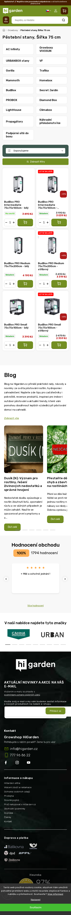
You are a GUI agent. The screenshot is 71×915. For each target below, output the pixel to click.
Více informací (55, 894)
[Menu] (6, 20)
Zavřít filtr (35, 161)
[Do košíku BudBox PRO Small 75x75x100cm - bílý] (25, 345)
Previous (6, 579)
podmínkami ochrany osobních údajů (22, 695)
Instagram (21, 763)
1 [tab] (7, 644)
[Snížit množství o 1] (6, 222)
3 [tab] (21, 644)
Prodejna (9, 796)
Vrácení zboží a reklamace (18, 787)
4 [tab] (28, 644)
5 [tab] (35, 644)
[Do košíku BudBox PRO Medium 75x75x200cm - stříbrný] (59, 284)
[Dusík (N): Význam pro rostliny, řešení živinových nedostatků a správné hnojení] (23, 450)
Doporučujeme (21, 150)
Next (65, 579)
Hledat (64, 20)
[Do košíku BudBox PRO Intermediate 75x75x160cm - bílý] (25, 222)
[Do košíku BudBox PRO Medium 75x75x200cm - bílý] (25, 284)
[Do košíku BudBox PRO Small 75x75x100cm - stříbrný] (59, 345)
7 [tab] (49, 644)
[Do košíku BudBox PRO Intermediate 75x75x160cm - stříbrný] (59, 222)
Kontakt (8, 821)
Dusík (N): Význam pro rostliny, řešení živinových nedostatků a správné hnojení (23, 484)
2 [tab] (14, 644)
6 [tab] (42, 644)
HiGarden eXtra (12, 783)
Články (7, 817)
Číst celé (12, 527)
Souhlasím (35, 907)
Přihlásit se (55, 711)
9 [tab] (63, 644)
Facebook (10, 763)
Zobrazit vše (11, 418)
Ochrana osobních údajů (17, 791)
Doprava (8, 813)
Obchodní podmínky (14, 808)
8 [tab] (56, 644)
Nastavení (35, 899)
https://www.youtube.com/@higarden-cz (30, 763)
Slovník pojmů (11, 800)
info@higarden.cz (24, 749)
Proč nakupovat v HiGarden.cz (20, 804)
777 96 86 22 (20, 755)
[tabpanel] (23, 478)
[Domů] (3, 29)
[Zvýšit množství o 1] (14, 222)
